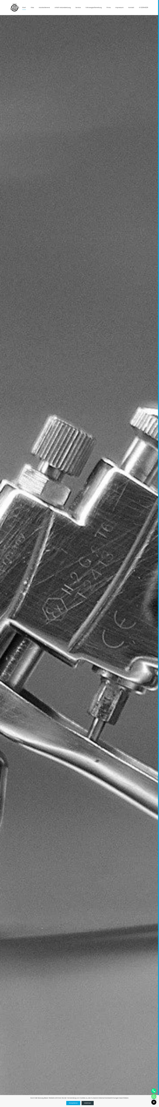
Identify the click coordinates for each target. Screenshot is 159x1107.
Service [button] (78, 7)
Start (24, 7)
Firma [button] (108, 7)
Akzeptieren (73, 1103)
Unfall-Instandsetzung (63, 7)
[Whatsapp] (153, 1096)
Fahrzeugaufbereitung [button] (94, 7)
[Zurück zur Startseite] (14, 7)
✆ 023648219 (143, 7)
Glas (32, 7)
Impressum (119, 7)
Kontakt (131, 7)
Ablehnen (87, 1103)
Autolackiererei (44, 7)
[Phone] (153, 1090)
